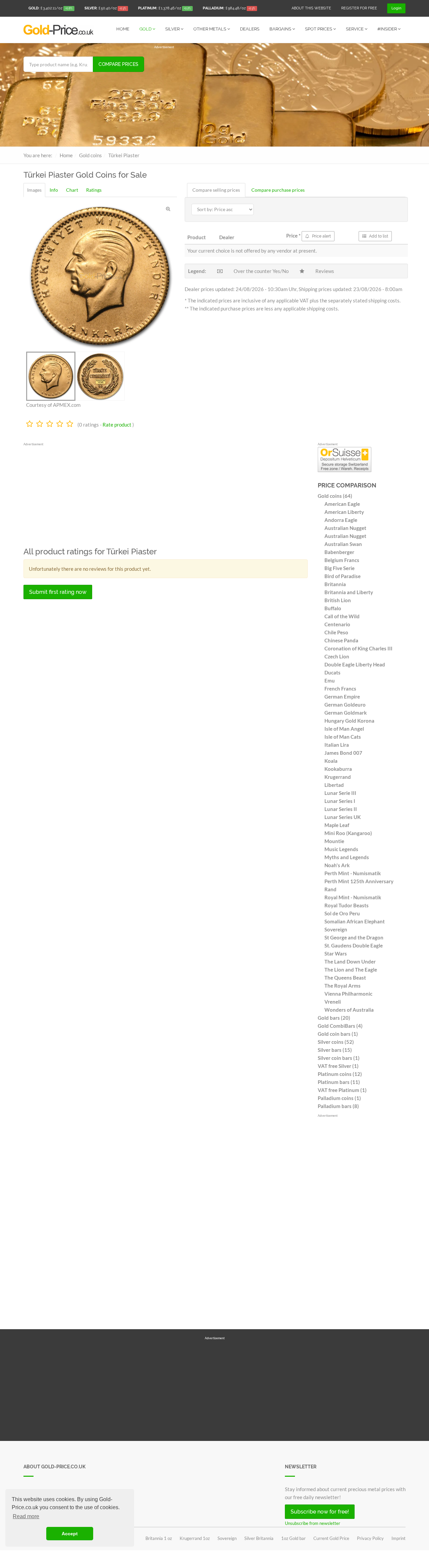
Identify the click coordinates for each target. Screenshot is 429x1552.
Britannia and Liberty (348, 592)
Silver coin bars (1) (339, 1058)
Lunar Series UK (342, 817)
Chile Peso (336, 632)
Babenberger (339, 552)
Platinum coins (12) (340, 1074)
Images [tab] (34, 190)
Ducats (332, 672)
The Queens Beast (345, 978)
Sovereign (335, 929)
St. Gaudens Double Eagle (353, 945)
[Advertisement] (280, 96)
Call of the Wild (342, 616)
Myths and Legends (346, 857)
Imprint (398, 1538)
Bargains (280, 28)
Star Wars (335, 953)
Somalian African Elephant (354, 921)
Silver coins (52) (336, 1042)
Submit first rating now (57, 592)
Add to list (378, 236)
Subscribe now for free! (320, 1512)
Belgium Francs (341, 560)
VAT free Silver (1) (338, 1066)
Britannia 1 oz (158, 1538)
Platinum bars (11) (339, 1082)
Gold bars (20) (334, 1018)
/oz (50, 8)
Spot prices (319, 28)
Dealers (249, 28)
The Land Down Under (350, 961)
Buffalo (332, 608)
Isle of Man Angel (344, 729)
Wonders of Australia (349, 1010)
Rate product (117, 425)
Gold (145, 28)
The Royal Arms (342, 986)
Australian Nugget (345, 528)
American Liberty (344, 512)
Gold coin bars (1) (338, 1034)
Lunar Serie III (340, 793)
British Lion (337, 600)
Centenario (337, 624)
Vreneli (332, 1002)
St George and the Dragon (353, 937)
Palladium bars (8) (338, 1106)
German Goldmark (345, 713)
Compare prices (118, 64)
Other (209, 28)
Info (54, 190)
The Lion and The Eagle (350, 970)
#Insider (387, 28)
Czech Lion (336, 656)
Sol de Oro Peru (342, 913)
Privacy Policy (370, 1538)
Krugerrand (337, 777)
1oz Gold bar (293, 1538)
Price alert (321, 236)
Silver (173, 28)
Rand (330, 889)
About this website (311, 8)
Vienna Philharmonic (348, 994)
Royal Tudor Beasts (346, 905)
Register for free (359, 8)
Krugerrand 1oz (195, 1538)
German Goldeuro (345, 705)
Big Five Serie (339, 568)
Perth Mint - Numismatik (352, 873)
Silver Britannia (258, 1538)
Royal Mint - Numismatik (352, 897)
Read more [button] (26, 1516)
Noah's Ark (337, 865)
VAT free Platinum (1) (342, 1090)
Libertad (334, 785)
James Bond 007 (343, 753)
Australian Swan (343, 544)
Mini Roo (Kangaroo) (348, 833)
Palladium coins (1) (339, 1098)
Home (122, 28)
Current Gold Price (331, 1538)
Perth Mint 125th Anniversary (358, 881)
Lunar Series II (340, 809)
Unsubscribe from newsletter (312, 1523)
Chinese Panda (341, 640)
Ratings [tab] (94, 190)
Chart (72, 190)
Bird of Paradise (342, 576)
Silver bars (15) (335, 1050)
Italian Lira (336, 745)
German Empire (342, 697)
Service (355, 28)
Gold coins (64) (335, 496)
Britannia (335, 584)
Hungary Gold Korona (349, 721)
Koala (331, 761)
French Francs (340, 689)
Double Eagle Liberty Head (354, 664)
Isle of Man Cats (342, 737)
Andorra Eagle (340, 520)
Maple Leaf (336, 825)
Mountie (334, 841)
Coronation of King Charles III (358, 648)
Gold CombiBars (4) (340, 1026)
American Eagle (342, 504)
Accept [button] (70, 1533)
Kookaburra (338, 769)
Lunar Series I (339, 801)
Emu (329, 680)
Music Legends (341, 849)
